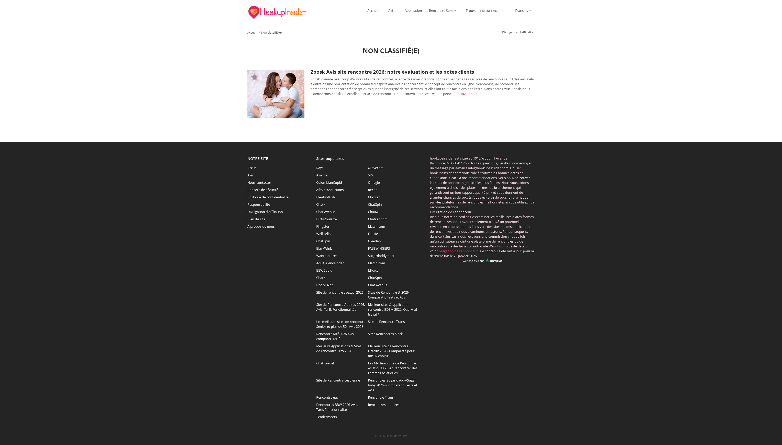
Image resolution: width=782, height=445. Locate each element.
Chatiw (373, 212)
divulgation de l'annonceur (457, 251)
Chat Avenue (326, 212)
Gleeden (374, 241)
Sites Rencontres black (385, 334)
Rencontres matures (384, 404)
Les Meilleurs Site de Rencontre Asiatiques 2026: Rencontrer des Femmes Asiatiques (392, 368)
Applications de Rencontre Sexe (429, 10)
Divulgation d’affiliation (265, 212)
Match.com (376, 226)
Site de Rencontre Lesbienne (338, 380)
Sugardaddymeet (381, 256)
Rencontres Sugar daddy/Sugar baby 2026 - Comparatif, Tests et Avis (392, 385)
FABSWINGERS (379, 248)
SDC (371, 175)
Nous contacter (259, 182)
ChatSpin (375, 204)
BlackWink (324, 248)
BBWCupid (324, 270)
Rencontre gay (327, 397)
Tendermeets (326, 417)
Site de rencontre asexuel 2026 (340, 292)
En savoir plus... (468, 94)
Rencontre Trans (381, 397)
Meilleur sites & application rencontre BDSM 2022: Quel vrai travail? (392, 309)
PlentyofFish (325, 197)
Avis (391, 10)
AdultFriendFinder (330, 263)
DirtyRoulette (326, 219)
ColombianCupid (329, 182)
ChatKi (321, 204)
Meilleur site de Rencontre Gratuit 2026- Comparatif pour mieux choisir (391, 351)
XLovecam (375, 168)
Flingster (322, 226)
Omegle (374, 182)
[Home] (277, 12)
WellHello (323, 234)
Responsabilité (258, 204)
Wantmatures (326, 256)
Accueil (372, 10)
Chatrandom (378, 219)
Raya (320, 168)
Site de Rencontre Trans (386, 321)
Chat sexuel (325, 363)
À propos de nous (261, 226)
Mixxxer (374, 197)
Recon (373, 190)
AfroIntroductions (330, 190)
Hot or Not (324, 285)
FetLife (373, 234)
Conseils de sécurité (262, 190)
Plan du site (256, 219)
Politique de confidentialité (268, 197)
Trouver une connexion (484, 10)
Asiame (321, 175)
